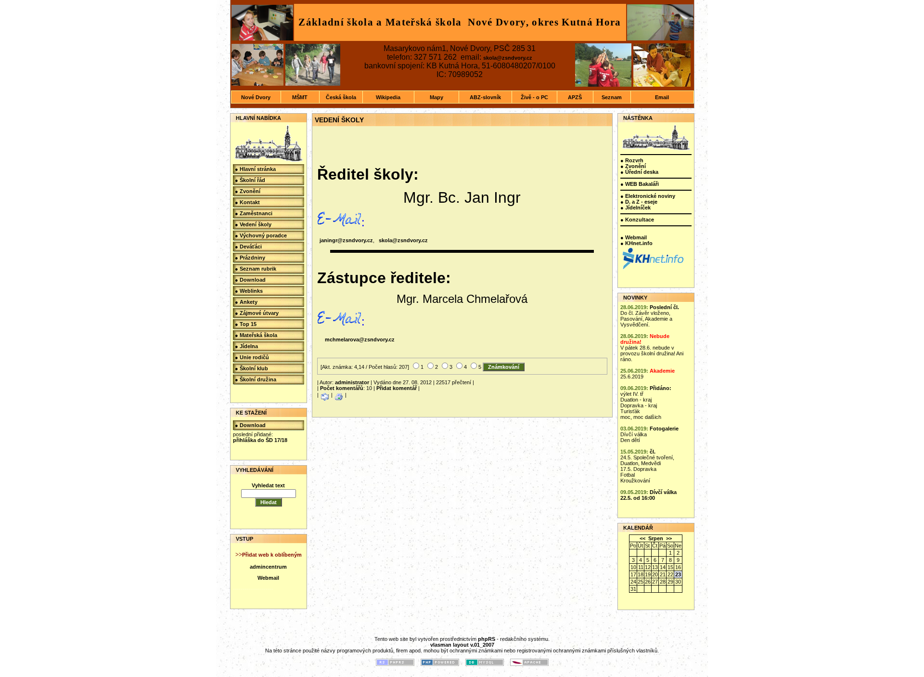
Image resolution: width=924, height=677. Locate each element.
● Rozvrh (631, 160)
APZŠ (575, 97)
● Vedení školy (253, 224)
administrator (352, 382)
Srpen (655, 538)
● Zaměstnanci (253, 213)
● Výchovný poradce (261, 235)
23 (678, 574)
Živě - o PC (534, 97)
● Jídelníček (635, 207)
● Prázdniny (250, 257)
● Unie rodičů (252, 357)
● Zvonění (247, 191)
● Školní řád (250, 180)
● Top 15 (246, 324)
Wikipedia (388, 97)
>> (669, 538)
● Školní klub (251, 368)
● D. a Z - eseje (638, 202)
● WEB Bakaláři (639, 184)
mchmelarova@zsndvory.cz (359, 339)
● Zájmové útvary (257, 313)
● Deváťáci (248, 246)
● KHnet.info (636, 243)
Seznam (612, 97)
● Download (250, 280)
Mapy (436, 97)
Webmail (268, 578)
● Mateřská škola (256, 335)
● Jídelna (246, 346)
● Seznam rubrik (255, 269)
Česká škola (341, 97)
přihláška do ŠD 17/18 (260, 440)
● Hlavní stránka (255, 169)
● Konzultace (637, 219)
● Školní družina (255, 379)
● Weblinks (249, 291)
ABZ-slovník (485, 97)
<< (642, 538)
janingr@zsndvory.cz (346, 240)
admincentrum (268, 567)
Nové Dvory (255, 97)
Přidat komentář (396, 388)
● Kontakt (247, 202)
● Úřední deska (639, 172)
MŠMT (300, 97)
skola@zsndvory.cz (507, 58)
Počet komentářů (341, 388)
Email (662, 97)
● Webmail (633, 237)
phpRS (486, 639)
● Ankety (246, 302)
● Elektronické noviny (647, 196)
